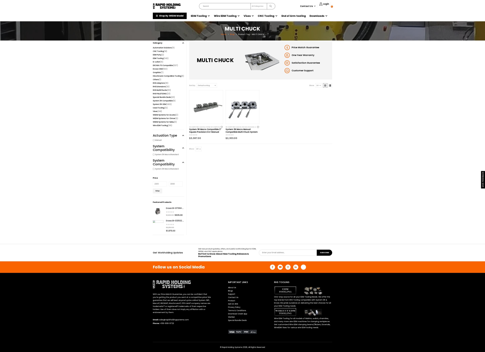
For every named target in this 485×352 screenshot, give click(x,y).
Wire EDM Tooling (225, 16)
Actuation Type (165, 135)
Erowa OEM (157, 69)
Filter (157, 191)
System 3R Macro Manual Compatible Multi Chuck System (242, 130)
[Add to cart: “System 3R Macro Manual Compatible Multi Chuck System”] (255, 94)
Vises (247, 16)
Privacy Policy (234, 307)
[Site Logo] (167, 6)
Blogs (230, 291)
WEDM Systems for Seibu (163, 122)
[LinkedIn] (295, 267)
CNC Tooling (266, 16)
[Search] (271, 6)
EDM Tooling (199, 16)
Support (231, 294)
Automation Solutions (162, 47)
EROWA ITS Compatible (163, 65)
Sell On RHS (233, 304)
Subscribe (324, 253)
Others (156, 79)
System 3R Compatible (213, 127)
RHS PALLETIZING (160, 93)
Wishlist (231, 317)
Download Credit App (237, 313)
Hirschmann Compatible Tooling (167, 76)
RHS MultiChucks (248, 127)
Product (231, 300)
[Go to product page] (158, 211)
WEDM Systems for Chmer (164, 118)
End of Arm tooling (294, 16)
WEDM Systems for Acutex (164, 115)
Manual (158, 140)
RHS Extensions (159, 86)
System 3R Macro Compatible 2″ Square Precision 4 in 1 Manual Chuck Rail (205, 130)
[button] (325, 85)
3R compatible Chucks (197, 127)
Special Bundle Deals (162, 97)
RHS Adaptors (159, 83)
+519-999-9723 (167, 323)
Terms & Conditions (237, 310)
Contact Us (306, 6)
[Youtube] (280, 267)
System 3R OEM (159, 104)
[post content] (206, 107)
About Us (232, 287)
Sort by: (192, 85)
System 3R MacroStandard (166, 154)
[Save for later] (222, 127)
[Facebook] (272, 267)
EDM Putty (157, 55)
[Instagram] (287, 267)
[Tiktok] (303, 267)
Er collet (156, 62)
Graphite (157, 72)
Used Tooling (158, 108)
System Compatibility (164, 148)
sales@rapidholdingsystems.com (174, 319)
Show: (311, 85)
